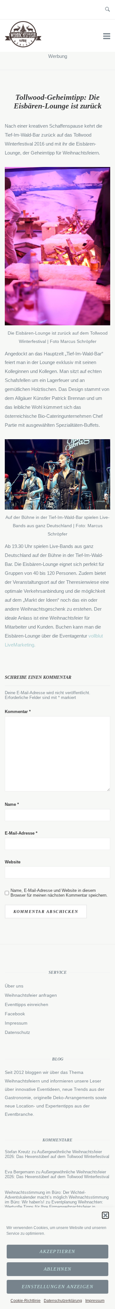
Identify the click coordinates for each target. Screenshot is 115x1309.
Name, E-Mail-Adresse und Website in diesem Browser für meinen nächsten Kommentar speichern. (59, 893)
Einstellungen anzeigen (57, 1286)
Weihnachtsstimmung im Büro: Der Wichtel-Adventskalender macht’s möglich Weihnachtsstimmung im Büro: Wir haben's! (57, 1197)
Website (12, 862)
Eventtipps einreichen (26, 1004)
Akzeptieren (57, 1251)
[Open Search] (107, 9)
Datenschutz (17, 1032)
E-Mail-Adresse (21, 833)
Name (12, 804)
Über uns (14, 985)
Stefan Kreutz (17, 1151)
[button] (105, 1215)
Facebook (15, 1013)
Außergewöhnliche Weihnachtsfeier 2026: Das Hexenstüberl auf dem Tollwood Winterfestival (57, 1154)
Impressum (94, 1300)
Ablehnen (58, 1269)
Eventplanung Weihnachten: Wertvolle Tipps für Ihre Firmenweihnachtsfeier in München (54, 1207)
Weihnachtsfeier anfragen (31, 995)
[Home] (23, 45)
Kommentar (18, 711)
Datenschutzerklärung (63, 1300)
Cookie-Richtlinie (26, 1300)
